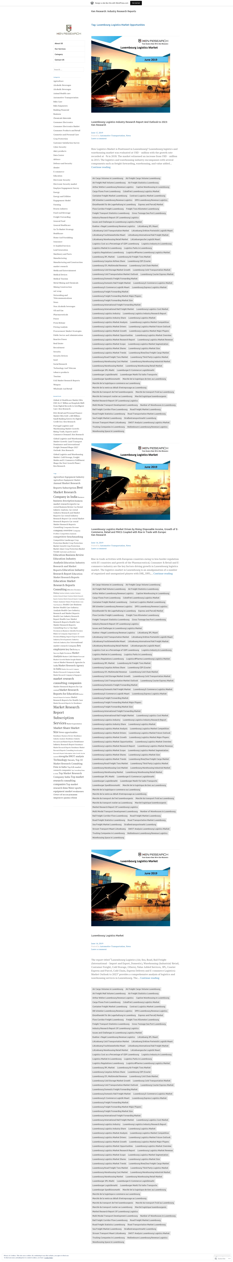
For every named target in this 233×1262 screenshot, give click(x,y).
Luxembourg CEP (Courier (139, 261)
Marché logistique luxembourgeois (150, 396)
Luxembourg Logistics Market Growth (109, 331)
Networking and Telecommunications (62, 296)
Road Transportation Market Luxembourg (147, 414)
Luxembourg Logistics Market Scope (108, 344)
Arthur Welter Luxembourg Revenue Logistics (112, 187)
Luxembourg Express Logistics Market (149, 287)
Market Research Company (70, 669)
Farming (57, 204)
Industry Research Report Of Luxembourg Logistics (115, 217)
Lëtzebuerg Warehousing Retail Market (110, 239)
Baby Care (57, 101)
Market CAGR (67, 656)
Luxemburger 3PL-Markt (103, 370)
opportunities (71, 732)
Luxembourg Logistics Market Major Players (149, 331)
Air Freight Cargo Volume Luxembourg (143, 178)
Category (59, 54)
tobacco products (61, 372)
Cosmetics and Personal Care (66, 134)
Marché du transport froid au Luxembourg (155, 392)
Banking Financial (61, 110)
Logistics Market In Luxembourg (106, 248)
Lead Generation (60, 250)
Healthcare (58, 233)
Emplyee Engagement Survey (66, 188)
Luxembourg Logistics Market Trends (109, 353)
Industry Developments (62, 639)
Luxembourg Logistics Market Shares (109, 348)
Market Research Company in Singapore (67, 675)
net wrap (57, 291)
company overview (63, 530)
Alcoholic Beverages (62, 85)
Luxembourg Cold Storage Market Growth (111, 270)
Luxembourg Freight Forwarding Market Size (112, 300)
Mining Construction (62, 287)
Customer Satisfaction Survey (66, 142)
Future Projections (73, 602)
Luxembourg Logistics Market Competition (149, 322)
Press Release (59, 322)
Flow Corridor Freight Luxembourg (108, 209)
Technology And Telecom (64, 368)
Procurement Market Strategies (67, 331)
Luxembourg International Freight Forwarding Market (116, 305)
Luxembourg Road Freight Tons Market (110, 357)
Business (57, 114)
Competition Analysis (68, 534)
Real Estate (58, 343)
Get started (136, 3)
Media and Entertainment (64, 270)
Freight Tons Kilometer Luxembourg (142, 209)
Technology (60, 760)
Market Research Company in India (66, 672)
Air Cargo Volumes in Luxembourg (107, 178)
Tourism (57, 376)
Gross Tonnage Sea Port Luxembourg (149, 213)
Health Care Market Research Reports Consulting (66, 625)
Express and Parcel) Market (150, 204)
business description (63, 500)
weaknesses (78, 791)
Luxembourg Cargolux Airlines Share (108, 261)
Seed (55, 360)
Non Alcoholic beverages (64, 306)
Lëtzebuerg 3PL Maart (148, 226)
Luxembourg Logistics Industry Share (109, 318)
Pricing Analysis (60, 327)
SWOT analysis (76, 756)
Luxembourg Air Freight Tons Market (134, 257)
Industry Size (65, 642)
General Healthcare (62, 225)
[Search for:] (68, 69)
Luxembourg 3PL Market (103, 257)
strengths (63, 756)
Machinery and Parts (62, 254)
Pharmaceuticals (60, 314)
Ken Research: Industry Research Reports (113, 11)
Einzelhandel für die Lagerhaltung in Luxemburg (114, 204)
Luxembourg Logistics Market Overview (153, 335)
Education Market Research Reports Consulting (64, 585)
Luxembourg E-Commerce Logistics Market (152, 283)
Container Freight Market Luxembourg (109, 196)
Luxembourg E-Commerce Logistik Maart (110, 287)
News (128, 135)
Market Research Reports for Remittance (67, 703)
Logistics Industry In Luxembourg (156, 244)
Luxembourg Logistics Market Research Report (113, 340)
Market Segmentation (74, 724)
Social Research (60, 364)
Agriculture (58, 81)
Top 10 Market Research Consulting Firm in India (68, 763)
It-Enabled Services (61, 245)
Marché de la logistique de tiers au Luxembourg (144, 379)
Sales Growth (76, 753)
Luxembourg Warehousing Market (107, 366)
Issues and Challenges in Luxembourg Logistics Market (117, 222)
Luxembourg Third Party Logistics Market (149, 357)
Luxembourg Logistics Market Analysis (109, 322)
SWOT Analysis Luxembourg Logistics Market (149, 422)
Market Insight (70, 660)
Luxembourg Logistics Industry (106, 313)
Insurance (57, 241)
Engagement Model (62, 200)
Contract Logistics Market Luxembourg (147, 196)
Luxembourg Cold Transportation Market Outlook (115, 274)
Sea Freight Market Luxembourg (106, 418)
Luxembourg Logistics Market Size (144, 348)
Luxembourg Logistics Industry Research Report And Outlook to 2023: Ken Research (129, 123)
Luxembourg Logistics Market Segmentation (148, 344)
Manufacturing (60, 258)
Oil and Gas (58, 310)
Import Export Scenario (75, 637)
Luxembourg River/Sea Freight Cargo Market (149, 353)
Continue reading (101, 167)
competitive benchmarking (68, 536)
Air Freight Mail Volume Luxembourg (108, 183)
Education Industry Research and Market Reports (69, 566)
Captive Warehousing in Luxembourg (152, 187)
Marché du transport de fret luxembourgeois (112, 392)
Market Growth (59, 659)
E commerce (58, 171)
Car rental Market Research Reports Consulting (65, 524)
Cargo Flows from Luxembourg (106, 191)
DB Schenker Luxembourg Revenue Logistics (112, 200)
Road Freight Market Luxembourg (145, 409)
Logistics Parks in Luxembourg (138, 248)
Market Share (61, 728)
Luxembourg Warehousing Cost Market (110, 361)
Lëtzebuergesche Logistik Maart (145, 239)
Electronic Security (61, 180)
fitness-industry (60, 208)
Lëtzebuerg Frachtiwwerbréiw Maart (108, 235)
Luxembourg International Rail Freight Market (113, 309)
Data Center (58, 155)
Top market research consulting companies (68, 780)
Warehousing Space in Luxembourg (108, 431)
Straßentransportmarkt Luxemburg (140, 418)
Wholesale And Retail (62, 388)
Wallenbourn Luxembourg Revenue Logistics (147, 427)
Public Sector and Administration (68, 335)
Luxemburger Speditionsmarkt (106, 379)
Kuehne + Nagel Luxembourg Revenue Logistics (113, 226)
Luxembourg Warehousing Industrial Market (150, 361)
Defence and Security (62, 163)
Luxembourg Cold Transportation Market (151, 270)
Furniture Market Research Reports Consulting (71, 599)
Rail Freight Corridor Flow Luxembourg (109, 409)
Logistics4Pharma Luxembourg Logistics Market (148, 252)
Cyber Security (59, 147)
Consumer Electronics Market (66, 126)
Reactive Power (60, 339)
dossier (56, 167)
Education (57, 175)
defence (56, 159)
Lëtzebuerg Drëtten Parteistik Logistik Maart (152, 231)
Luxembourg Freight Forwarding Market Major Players (116, 296)
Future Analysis (59, 602)
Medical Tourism (60, 278)
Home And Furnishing (63, 237)
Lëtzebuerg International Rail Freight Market (148, 235)
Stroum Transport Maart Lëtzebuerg (109, 422)
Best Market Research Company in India (68, 492)
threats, (71, 760)
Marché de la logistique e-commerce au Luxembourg (116, 383)
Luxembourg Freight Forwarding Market (110, 292)
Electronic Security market (65, 184)
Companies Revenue (71, 527)
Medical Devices (60, 274)
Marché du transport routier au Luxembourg (112, 396)
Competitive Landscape (63, 540)
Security (57, 351)
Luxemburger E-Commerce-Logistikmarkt (135, 370)
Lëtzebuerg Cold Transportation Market (110, 231)
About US (59, 43)
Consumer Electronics (63, 122)
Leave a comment (99, 138)
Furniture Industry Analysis (67, 593)
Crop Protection (60, 138)
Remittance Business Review (63, 736)
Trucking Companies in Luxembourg (108, 427)
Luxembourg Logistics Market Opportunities (112, 335)
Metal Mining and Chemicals (65, 282)
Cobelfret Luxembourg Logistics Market (141, 191)
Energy (56, 192)
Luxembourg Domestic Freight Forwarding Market (114, 278)
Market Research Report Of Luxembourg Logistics (115, 401)
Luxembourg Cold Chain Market (143, 265)
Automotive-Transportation (112, 135)
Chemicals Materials (62, 118)
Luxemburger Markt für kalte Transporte (138, 374)
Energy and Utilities (62, 196)
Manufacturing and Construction (68, 262)
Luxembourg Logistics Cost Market (152, 309)
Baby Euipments (60, 105)
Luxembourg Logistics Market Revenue (155, 340)
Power (56, 318)
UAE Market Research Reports (66, 380)
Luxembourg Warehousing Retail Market (144, 366)
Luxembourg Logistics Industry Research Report (144, 313)
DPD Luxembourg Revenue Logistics (151, 200)
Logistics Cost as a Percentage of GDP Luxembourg (115, 244)
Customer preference (68, 552)
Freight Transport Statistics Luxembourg (110, 213)
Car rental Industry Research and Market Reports (66, 512)
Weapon (57, 384)
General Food (59, 221)
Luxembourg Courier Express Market (157, 274)
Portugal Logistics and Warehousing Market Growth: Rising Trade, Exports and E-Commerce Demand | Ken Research (68, 430)
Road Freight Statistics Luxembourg (108, 414)
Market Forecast (78, 657)
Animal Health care (61, 93)
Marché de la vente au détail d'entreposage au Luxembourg (119, 388)
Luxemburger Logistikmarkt (105, 374)
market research (60, 266)
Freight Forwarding (62, 217)
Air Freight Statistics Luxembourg (143, 183)
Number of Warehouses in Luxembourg (157, 405)
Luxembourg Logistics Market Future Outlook (149, 326)
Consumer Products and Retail (66, 130)
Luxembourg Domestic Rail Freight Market (111, 283)
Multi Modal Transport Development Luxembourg (115, 405)
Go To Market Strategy (63, 229)
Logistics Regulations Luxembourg (108, 252)
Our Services (60, 49)
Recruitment (59, 347)
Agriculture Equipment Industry (68, 477)
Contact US (59, 60)
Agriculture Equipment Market (66, 480)
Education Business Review (68, 555)
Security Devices (60, 355)
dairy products (59, 151)
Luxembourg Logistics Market (142, 318)
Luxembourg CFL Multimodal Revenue (109, 265)
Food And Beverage (61, 212)
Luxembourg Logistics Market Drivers (109, 326)
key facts (70, 649)
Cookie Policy (48, 1258)
